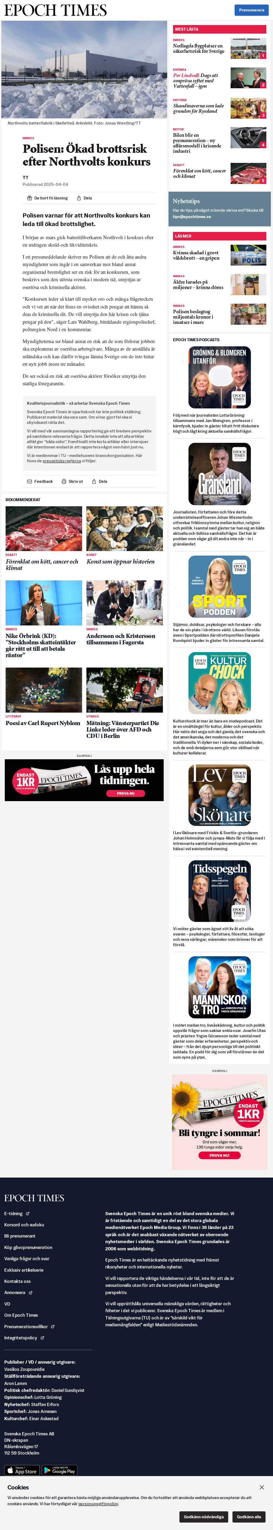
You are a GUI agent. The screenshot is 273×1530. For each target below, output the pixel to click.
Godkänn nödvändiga (204, 1517)
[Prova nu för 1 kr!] (84, 780)
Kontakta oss (17, 1281)
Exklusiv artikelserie (23, 1270)
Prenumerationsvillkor (25, 1326)
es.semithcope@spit (192, 216)
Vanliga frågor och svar (26, 1258)
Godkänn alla (249, 1517)
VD (7, 1304)
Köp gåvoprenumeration (28, 1247)
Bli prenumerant (19, 1236)
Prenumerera (251, 10)
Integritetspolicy (20, 1337)
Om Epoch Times (21, 1315)
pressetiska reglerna (62, 461)
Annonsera (14, 1292)
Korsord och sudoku (24, 1224)
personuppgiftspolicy (98, 1503)
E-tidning (13, 1213)
